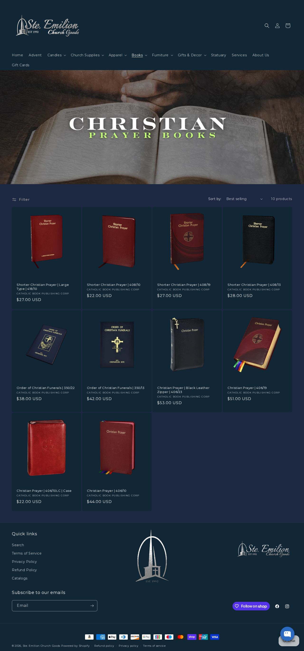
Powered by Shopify (75, 645)
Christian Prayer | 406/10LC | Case (44, 491)
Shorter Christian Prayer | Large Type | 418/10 (43, 287)
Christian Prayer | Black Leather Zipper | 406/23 (183, 390)
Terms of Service (27, 553)
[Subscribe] (92, 605)
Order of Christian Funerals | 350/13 (116, 388)
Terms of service (154, 645)
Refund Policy (24, 570)
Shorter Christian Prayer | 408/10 (114, 285)
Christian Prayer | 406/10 (107, 491)
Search (18, 545)
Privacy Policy (24, 562)
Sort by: (215, 199)
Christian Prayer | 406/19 (247, 388)
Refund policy (104, 645)
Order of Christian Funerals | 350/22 (46, 388)
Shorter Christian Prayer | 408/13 (254, 285)
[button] (56, 55)
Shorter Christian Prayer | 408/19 (184, 285)
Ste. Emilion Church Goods (42, 645)
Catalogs (20, 578)
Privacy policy (128, 645)
